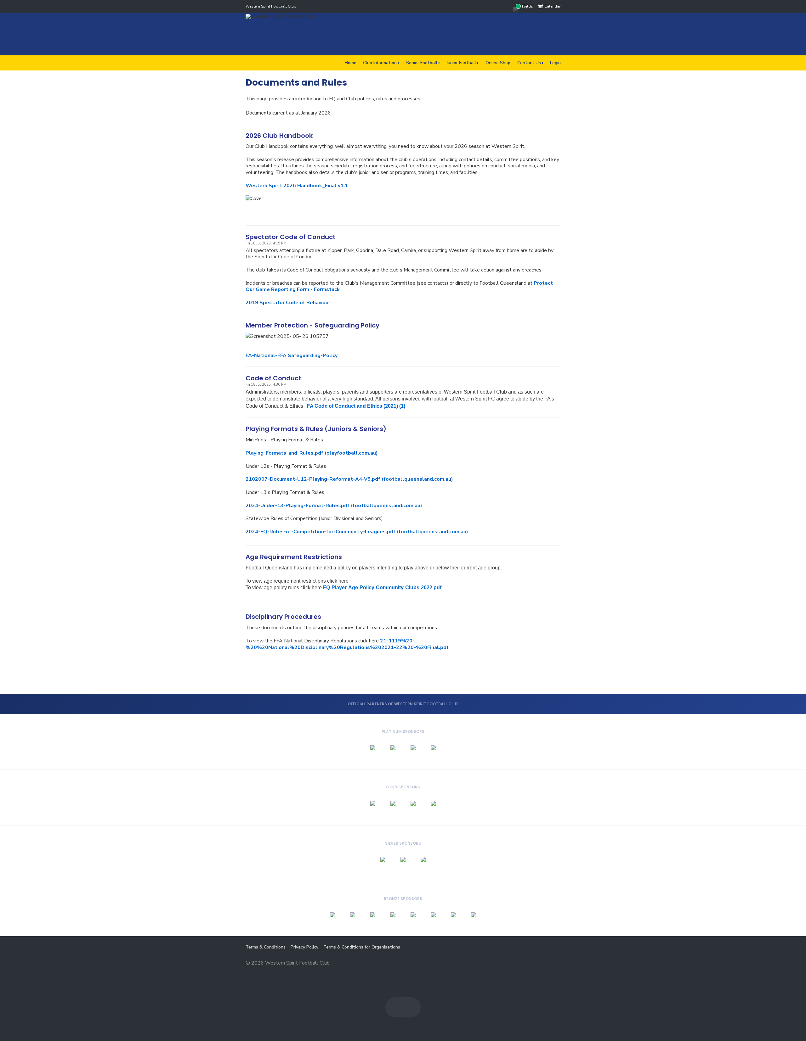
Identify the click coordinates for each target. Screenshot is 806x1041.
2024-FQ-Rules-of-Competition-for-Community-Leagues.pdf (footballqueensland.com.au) (357, 531)
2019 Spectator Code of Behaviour (288, 302)
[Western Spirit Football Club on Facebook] (494, 6)
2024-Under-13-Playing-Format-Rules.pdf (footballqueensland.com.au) (334, 505)
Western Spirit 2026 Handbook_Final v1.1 (297, 185)
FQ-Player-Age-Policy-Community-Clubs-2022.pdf (382, 587)
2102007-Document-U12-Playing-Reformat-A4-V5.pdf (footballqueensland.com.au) (349, 479)
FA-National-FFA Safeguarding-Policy (292, 355)
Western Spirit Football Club (271, 6)
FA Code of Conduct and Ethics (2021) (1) (356, 406)
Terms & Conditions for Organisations (361, 947)
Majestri (538, 963)
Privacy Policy (304, 947)
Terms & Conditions (266, 947)
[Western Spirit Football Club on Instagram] (507, 6)
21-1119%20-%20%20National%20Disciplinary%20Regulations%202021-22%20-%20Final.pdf (347, 644)
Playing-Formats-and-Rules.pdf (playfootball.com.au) (312, 453)
